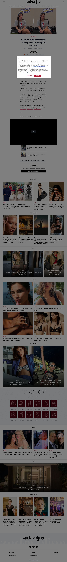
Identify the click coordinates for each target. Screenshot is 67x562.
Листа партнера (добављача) (23, 72)
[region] (34, 67)
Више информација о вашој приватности (39, 66)
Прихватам (37, 75)
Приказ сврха (29, 75)
